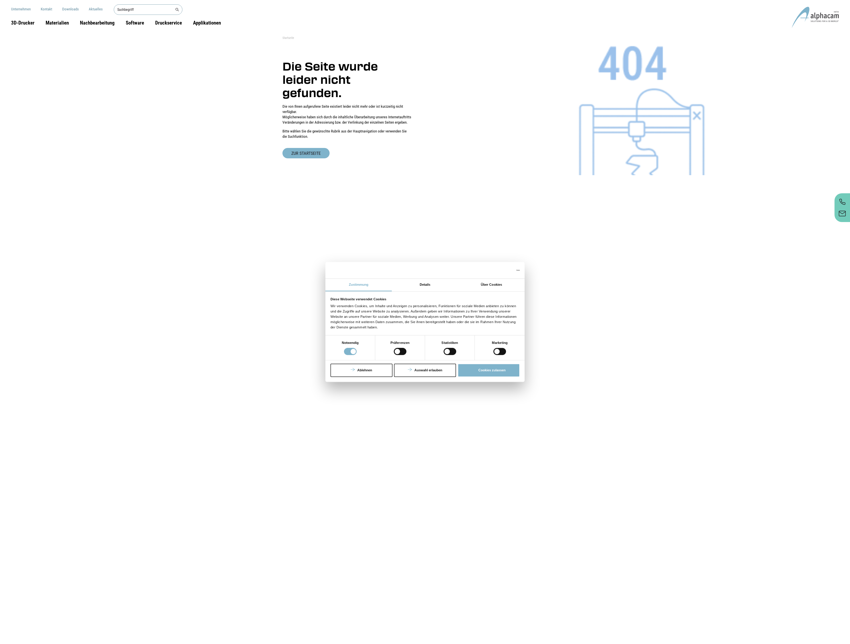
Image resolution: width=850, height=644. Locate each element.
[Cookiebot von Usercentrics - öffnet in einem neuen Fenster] (500, 270)
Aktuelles (96, 9)
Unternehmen (21, 9)
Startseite (288, 38)
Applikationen (207, 23)
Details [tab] (425, 284)
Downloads (70, 9)
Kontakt (46, 9)
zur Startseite (306, 153)
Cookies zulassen (492, 370)
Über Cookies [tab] (491, 284)
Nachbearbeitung (97, 23)
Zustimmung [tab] (359, 284)
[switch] (400, 351)
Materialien (57, 23)
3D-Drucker (23, 23)
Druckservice (168, 23)
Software (135, 23)
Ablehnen (364, 370)
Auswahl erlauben (428, 370)
